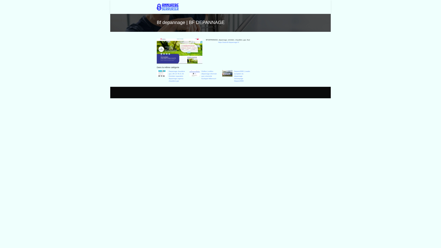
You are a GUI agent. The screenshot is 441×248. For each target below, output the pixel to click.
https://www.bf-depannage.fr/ (228, 42)
